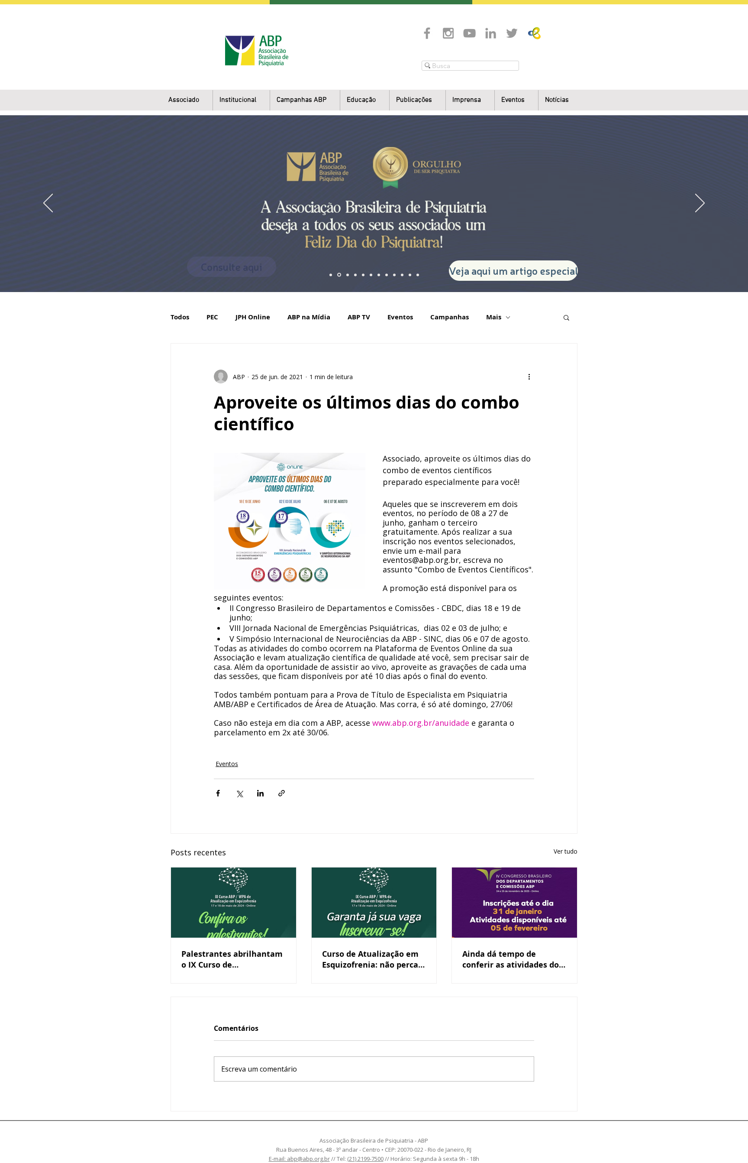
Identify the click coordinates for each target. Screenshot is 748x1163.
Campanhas (449, 317)
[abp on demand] (378, 274)
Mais (493, 317)
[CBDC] (363, 274)
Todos (180, 317)
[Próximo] (700, 204)
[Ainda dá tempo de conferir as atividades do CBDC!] (514, 902)
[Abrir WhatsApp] (726, 1141)
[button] (241, 100)
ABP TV (359, 317)
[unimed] (402, 274)
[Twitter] (511, 33)
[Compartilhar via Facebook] (218, 793)
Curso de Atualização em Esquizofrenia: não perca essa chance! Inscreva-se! (371, 959)
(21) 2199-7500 (365, 1159)
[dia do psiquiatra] (330, 274)
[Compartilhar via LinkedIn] (260, 793)
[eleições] (417, 274)
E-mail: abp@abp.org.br (299, 1159)
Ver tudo (565, 851)
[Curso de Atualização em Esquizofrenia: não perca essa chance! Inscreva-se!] (374, 902)
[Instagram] (448, 33)
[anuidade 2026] (386, 274)
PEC (212, 317)
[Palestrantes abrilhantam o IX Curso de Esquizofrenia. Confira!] (233, 902)
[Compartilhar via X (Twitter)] (239, 793)
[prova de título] (355, 274)
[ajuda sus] (347, 274)
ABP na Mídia (308, 317)
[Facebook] (427, 33)
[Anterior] (48, 204)
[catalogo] (339, 275)
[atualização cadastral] (394, 274)
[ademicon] (371, 274)
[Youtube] (469, 33)
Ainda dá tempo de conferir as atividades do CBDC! (510, 959)
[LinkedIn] (490, 33)
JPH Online (252, 317)
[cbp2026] (410, 274)
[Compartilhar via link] (281, 793)
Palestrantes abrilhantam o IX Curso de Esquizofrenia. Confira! (232, 959)
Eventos (400, 317)
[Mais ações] (529, 376)
